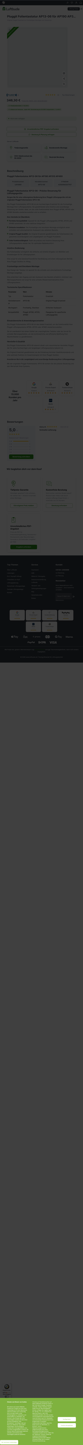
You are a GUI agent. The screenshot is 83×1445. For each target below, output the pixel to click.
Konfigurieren (67, 1419)
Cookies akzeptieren (67, 1425)
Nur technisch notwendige (9, 1442)
